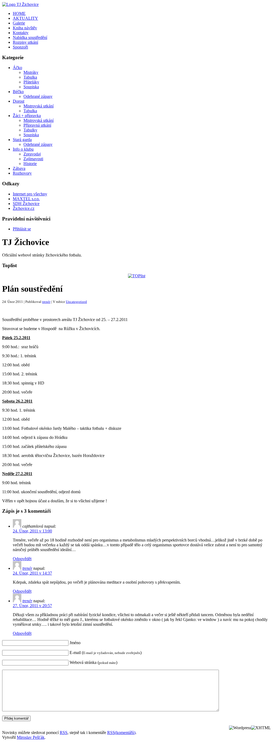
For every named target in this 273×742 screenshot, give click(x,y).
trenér (46, 302)
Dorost (18, 101)
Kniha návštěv (25, 28)
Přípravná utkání (37, 125)
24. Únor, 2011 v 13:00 (32, 531)
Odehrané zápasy (38, 96)
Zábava (19, 168)
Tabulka (30, 77)
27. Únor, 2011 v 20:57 (32, 605)
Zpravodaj (32, 154)
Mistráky (30, 72)
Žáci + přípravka (27, 115)
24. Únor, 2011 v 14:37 (32, 573)
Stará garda (22, 139)
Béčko (18, 91)
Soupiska (31, 87)
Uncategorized (76, 302)
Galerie (19, 23)
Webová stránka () (93, 662)
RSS (63, 732)
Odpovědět (22, 558)
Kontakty (21, 32)
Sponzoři (20, 47)
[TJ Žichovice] (20, 4)
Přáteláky (31, 82)
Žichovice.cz (23, 208)
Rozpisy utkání (25, 42)
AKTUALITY (25, 18)
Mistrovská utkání (38, 106)
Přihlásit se (22, 229)
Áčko (17, 67)
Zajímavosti (33, 159)
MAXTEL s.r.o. (26, 198)
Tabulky (30, 130)
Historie (30, 163)
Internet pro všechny (30, 194)
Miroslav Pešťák (31, 737)
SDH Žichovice (26, 203)
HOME (19, 13)
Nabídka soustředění (30, 37)
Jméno (75, 642)
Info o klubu (23, 149)
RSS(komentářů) (121, 732)
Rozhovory (22, 173)
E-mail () (106, 652)
